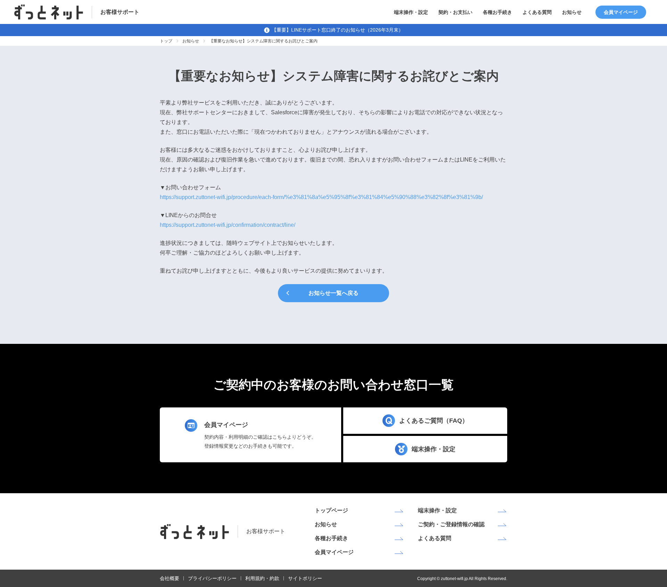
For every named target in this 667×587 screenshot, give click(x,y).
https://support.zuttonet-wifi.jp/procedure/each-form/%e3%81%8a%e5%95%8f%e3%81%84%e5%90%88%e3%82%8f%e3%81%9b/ (321, 197)
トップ (166, 41)
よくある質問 (537, 12)
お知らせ (572, 12)
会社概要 (169, 578)
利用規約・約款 (262, 578)
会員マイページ (621, 12)
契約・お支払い (455, 12)
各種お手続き (497, 12)
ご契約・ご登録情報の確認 (451, 524)
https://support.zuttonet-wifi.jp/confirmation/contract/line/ (227, 225)
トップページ (331, 510)
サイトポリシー (305, 578)
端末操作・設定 (411, 12)
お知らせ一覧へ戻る (333, 293)
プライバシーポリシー (212, 578)
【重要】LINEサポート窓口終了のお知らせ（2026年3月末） (337, 30)
